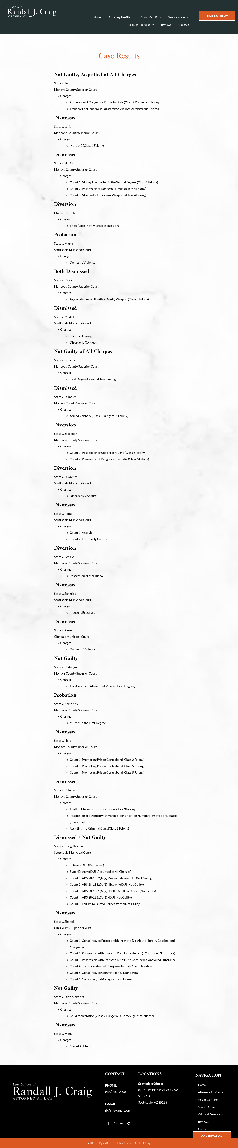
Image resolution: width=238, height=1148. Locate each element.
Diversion (65, 468)
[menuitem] (97, 17)
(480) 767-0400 (115, 1091)
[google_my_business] (115, 1123)
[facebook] (108, 1123)
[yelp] (128, 1123)
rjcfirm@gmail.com (118, 1110)
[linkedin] (122, 1123)
